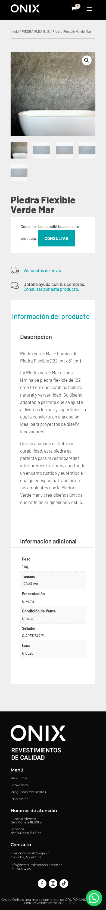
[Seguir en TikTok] (64, 883)
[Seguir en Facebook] (42, 883)
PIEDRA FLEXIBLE (35, 31)
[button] (87, 60)
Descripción (36, 336)
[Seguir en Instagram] (53, 883)
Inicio (15, 31)
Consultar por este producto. (51, 289)
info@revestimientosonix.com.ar (36, 865)
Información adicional (48, 541)
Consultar (56, 238)
